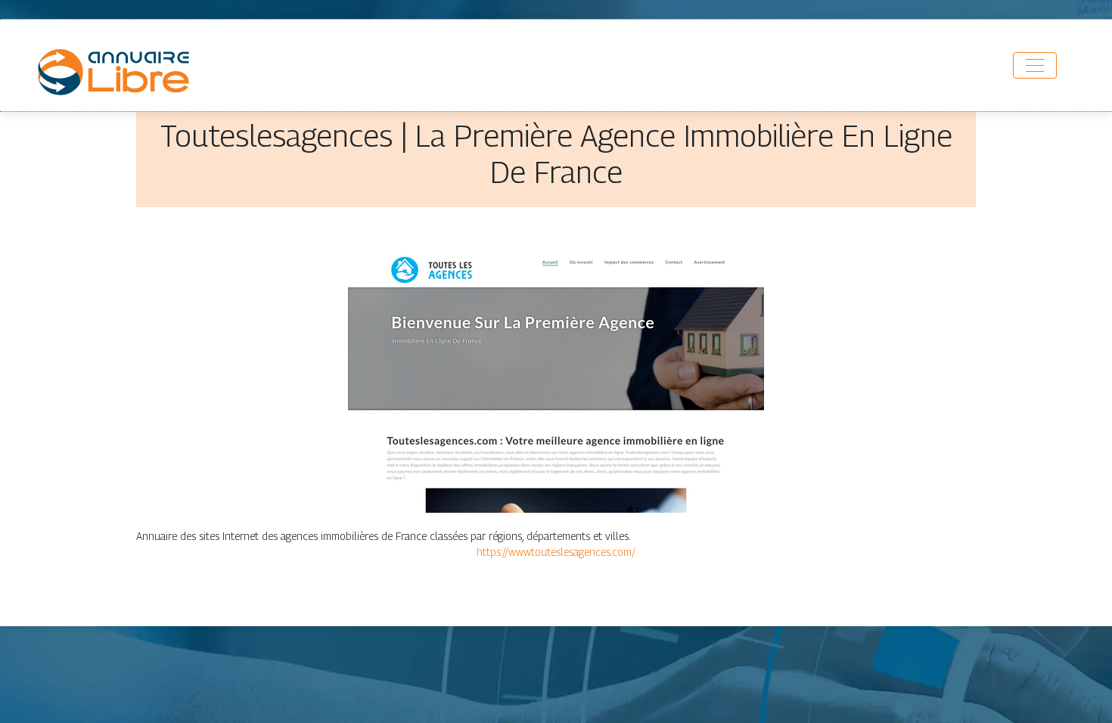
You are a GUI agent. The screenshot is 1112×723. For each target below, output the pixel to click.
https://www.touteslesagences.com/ (556, 551)
